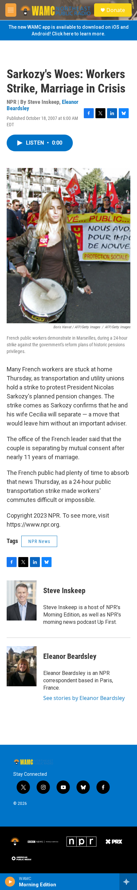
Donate (115, 10)
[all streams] (128, 881)
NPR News (39, 541)
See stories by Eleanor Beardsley (84, 698)
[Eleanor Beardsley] (22, 666)
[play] (10, 881)
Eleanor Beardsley (69, 656)
